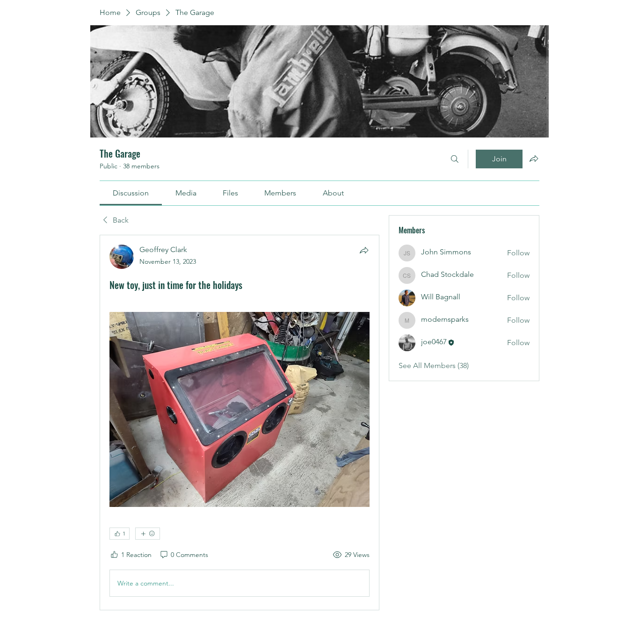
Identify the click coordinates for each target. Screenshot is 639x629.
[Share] (364, 250)
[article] (239, 422)
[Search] (454, 159)
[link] (131, 192)
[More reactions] (147, 534)
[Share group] (533, 158)
